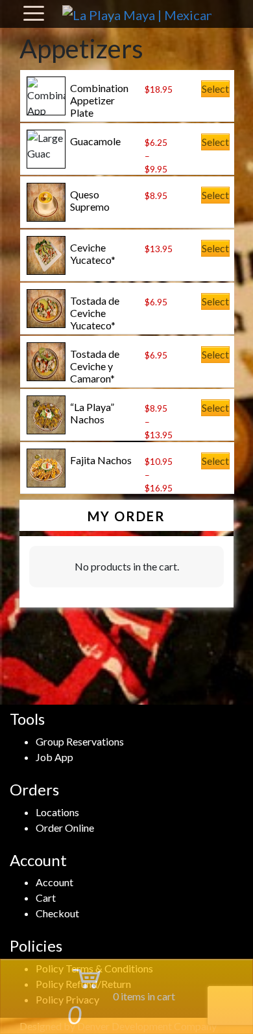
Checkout (57, 913)
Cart (46, 897)
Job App (54, 757)
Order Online (65, 827)
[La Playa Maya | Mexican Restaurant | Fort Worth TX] (136, 14)
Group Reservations (80, 741)
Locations (57, 812)
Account (54, 882)
